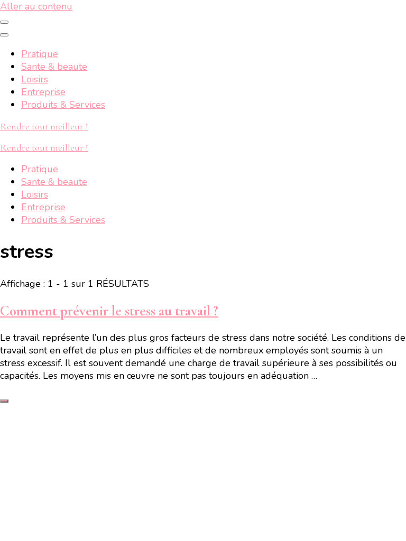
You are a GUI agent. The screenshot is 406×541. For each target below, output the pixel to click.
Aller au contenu (36, 6)
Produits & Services (63, 104)
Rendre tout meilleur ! (44, 126)
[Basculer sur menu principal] (4, 22)
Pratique (39, 54)
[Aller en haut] (4, 401)
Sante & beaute (54, 66)
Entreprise (43, 92)
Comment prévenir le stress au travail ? (109, 311)
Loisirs (34, 79)
